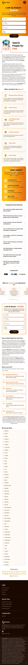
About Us (4, 616)
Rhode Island (7, 534)
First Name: (5, 18)
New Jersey (7, 510)
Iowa (6, 469)
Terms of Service (5, 587)
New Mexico (7, 512)
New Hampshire (8, 507)
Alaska (6, 433)
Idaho (6, 460)
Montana (6, 499)
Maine (6, 480)
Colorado (6, 444)
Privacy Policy (5, 590)
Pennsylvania (7, 532)
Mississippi (7, 493)
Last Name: (4, 22)
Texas (6, 545)
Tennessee (7, 542)
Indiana (6, 466)
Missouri (6, 496)
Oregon (6, 529)
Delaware (7, 450)
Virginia (6, 553)
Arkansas (7, 439)
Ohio (6, 523)
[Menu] (24, 2)
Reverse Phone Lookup (6, 601)
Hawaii (6, 458)
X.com (3, 631)
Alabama (6, 430)
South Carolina (8, 537)
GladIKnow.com (6, 2)
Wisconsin (7, 562)
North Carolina (7, 518)
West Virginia (7, 559)
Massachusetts (8, 485)
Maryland (6, 482)
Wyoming (6, 564)
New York (7, 515)
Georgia (6, 455)
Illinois (6, 463)
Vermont (6, 551)
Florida (6, 452)
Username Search (5, 608)
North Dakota (7, 521)
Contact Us (4, 594)
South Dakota (7, 540)
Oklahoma (7, 526)
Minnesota (7, 491)
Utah (6, 548)
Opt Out (3, 592)
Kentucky (6, 474)
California (7, 441)
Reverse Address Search (7, 604)
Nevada (6, 504)
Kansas (6, 471)
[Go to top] (26, 663)
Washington (7, 556)
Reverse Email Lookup (6, 606)
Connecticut (7, 447)
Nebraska (7, 501)
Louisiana (7, 477)
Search (15, 35)
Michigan (6, 488)
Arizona (6, 436)
